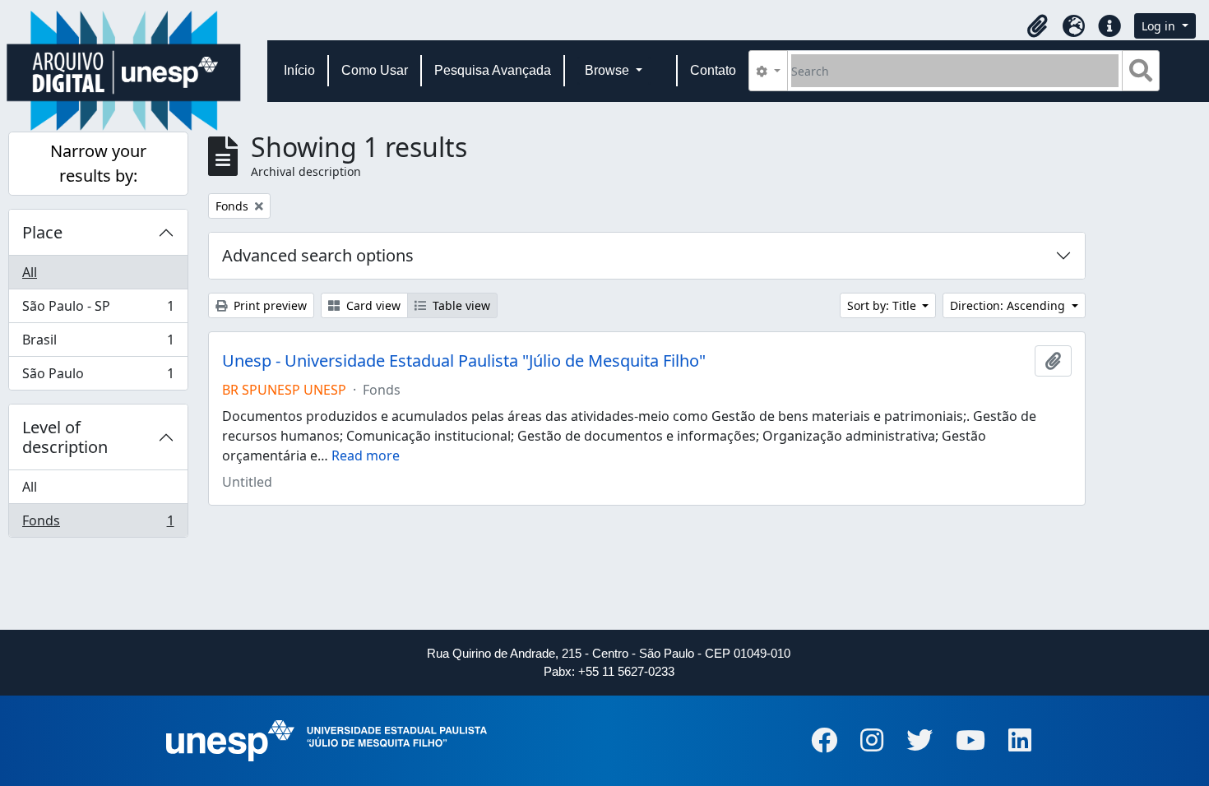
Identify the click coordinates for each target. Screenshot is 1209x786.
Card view (372, 305)
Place (42, 232)
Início (299, 70)
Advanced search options (318, 255)
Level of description (65, 437)
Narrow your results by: (98, 163)
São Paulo (97, 377)
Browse (608, 70)
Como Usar (374, 70)
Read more (365, 455)
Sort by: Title (883, 305)
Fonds (97, 524)
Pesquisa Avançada (492, 70)
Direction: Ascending (1009, 305)
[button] (1037, 26)
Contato (713, 70)
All (29, 272)
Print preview (268, 305)
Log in (1160, 26)
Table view (459, 305)
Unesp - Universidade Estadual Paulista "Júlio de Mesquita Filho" (464, 361)
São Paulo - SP (97, 310)
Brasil (97, 344)
